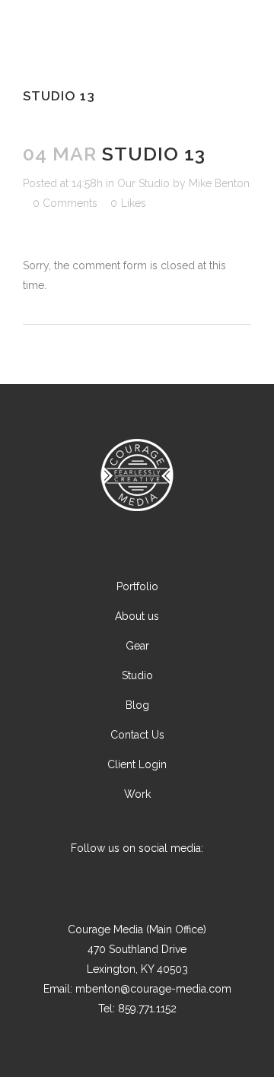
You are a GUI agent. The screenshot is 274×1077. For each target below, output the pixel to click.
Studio (137, 675)
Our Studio (143, 183)
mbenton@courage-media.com (153, 989)
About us (137, 616)
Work (137, 794)
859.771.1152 (147, 1008)
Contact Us (137, 735)
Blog (137, 705)
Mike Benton (219, 183)
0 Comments (65, 203)
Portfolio (137, 586)
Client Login (137, 764)
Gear (137, 646)
